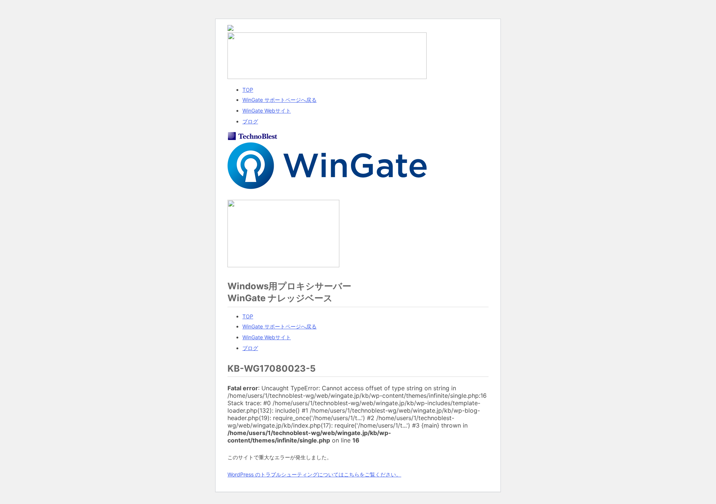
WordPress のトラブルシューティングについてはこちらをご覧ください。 (314, 474)
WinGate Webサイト (266, 110)
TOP (247, 89)
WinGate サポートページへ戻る (279, 100)
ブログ (250, 121)
